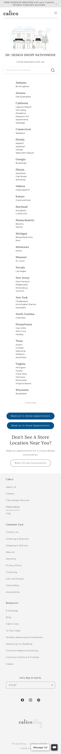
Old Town (20, 377)
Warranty (11, 558)
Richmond (21, 380)
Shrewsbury (22, 288)
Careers (10, 493)
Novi (18, 240)
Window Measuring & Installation (24, 637)
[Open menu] (55, 13)
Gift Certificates (15, 578)
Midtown (20, 354)
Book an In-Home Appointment (30, 416)
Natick (19, 227)
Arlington (21, 367)
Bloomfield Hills (24, 237)
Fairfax (19, 371)
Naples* (20, 143)
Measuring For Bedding (19, 644)
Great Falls (21, 374)
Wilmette (21, 179)
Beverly (20, 224)
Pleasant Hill (22, 116)
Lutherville (21, 213)
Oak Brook (21, 176)
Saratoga (20, 123)
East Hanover (23, 281)
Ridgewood (22, 284)
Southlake (21, 357)
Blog (8, 617)
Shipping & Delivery (17, 545)
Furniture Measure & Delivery (22, 650)
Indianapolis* (23, 190)
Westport (20, 133)
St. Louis (20, 261)
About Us (11, 487)
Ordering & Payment (17, 539)
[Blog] (30, 722)
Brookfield (21, 393)
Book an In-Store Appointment (30, 425)
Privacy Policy (14, 565)
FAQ (8, 513)
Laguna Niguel (24, 107)
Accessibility (13, 592)
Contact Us (12, 532)
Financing (11, 572)
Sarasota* (20, 146)
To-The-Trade (13, 630)
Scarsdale (21, 307)
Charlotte (20, 318)
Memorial (21, 351)
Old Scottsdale (23, 96)
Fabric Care (12, 624)
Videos (9, 664)
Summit (20, 291)
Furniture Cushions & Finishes (22, 657)
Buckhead (21, 163)
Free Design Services (17, 500)
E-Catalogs (12, 610)
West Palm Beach (25, 153)
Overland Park (23, 200)
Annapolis (21, 210)
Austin (19, 344)
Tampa (19, 149)
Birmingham (22, 86)
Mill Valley (21, 110)
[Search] (52, 70)
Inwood (20, 348)
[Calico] (11, 12)
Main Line (21, 331)
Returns (10, 552)
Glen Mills (21, 328)
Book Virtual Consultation (30, 463)
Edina (19, 250)
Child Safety (12, 585)
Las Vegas (21, 271)
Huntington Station (26, 304)
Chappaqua (22, 301)
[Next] (51, 685)
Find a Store (13, 507)
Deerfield (20, 173)
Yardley (19, 334)
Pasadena (21, 113)
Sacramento (22, 119)
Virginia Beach (23, 383)
